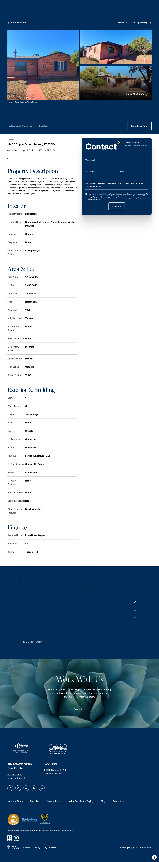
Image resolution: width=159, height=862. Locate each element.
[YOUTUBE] (26, 788)
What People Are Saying (81, 801)
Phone (121, 171)
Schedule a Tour (139, 126)
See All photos (137, 94)
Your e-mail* (90, 160)
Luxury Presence (48, 847)
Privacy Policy (95, 199)
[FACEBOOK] (10, 788)
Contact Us (79, 709)
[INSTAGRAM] (18, 788)
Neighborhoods (54, 801)
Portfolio (34, 801)
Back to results (19, 22)
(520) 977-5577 (14, 774)
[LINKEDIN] (34, 788)
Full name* (90, 171)
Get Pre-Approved (19, 158)
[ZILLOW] (42, 788)
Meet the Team (15, 801)
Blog (103, 801)
